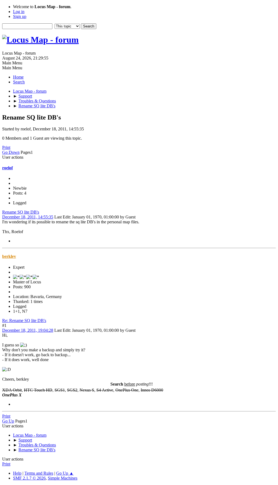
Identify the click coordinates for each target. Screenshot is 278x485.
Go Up (8, 421)
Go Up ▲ (65, 473)
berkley (9, 256)
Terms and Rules (38, 473)
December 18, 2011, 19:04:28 (27, 330)
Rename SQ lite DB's (20, 212)
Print (6, 147)
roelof (7, 167)
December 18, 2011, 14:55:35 (27, 217)
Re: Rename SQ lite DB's (24, 320)
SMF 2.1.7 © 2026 (29, 478)
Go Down (11, 152)
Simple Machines (62, 478)
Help (17, 473)
